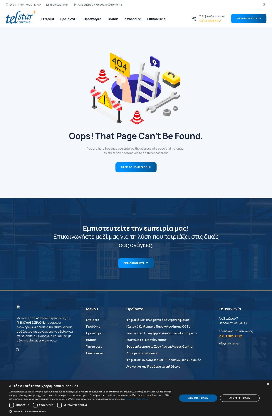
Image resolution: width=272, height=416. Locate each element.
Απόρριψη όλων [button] (239, 398)
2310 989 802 (210, 21)
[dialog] (136, 398)
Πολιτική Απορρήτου (137, 398)
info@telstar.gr (59, 4)
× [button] (267, 384)
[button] (91, 411)
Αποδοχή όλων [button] (198, 398)
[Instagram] (17, 349)
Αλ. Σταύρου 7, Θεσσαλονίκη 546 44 (100, 4)
